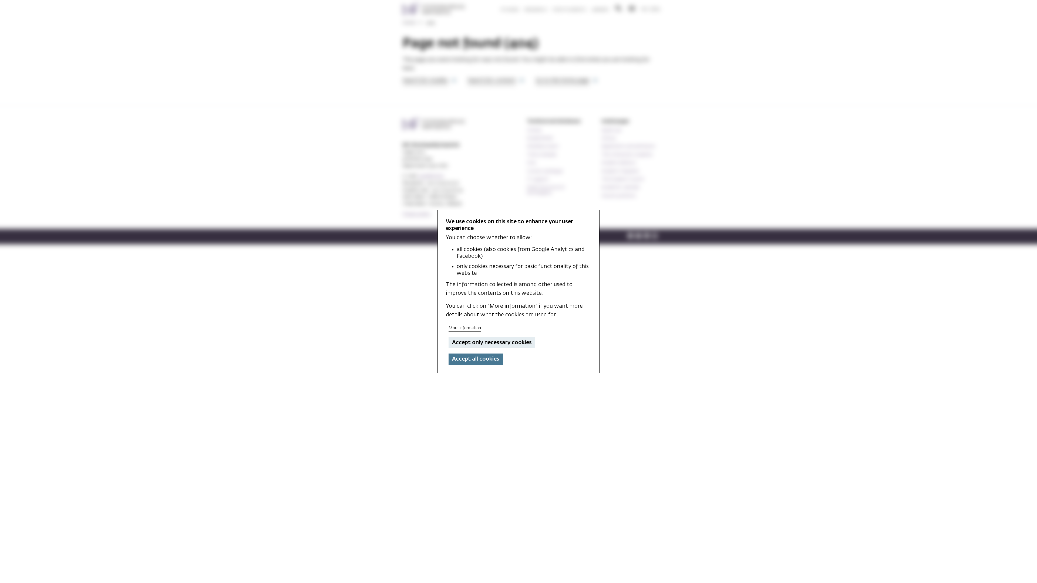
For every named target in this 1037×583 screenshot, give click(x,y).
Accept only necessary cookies (492, 342)
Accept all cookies (475, 359)
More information (465, 328)
